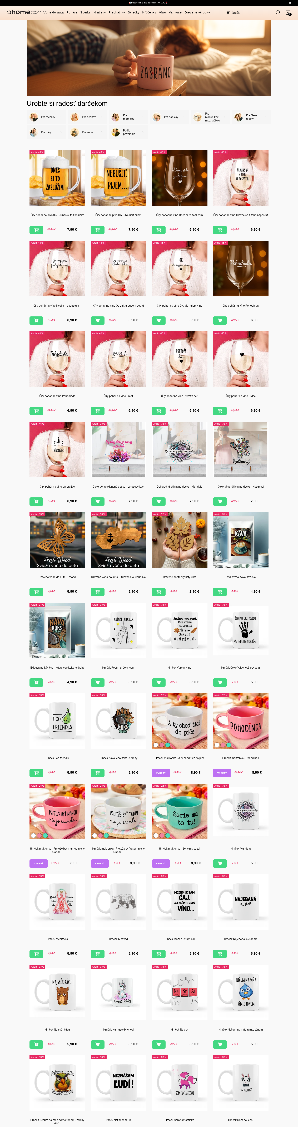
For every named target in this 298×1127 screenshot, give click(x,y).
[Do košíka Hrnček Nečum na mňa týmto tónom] (220, 1044)
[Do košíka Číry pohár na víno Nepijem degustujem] (36, 320)
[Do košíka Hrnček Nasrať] (159, 1044)
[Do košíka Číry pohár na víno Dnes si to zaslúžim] (159, 230)
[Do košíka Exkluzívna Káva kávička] (220, 592)
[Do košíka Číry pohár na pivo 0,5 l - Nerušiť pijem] (98, 230)
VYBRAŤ (161, 773)
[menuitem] (53, 12)
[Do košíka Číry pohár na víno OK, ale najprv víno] (159, 320)
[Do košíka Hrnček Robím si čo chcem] (98, 682)
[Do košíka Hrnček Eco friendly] (36, 773)
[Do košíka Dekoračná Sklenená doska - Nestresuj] (220, 501)
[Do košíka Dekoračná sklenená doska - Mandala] (159, 501)
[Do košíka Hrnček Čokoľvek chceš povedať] (220, 682)
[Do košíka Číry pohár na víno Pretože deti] (159, 411)
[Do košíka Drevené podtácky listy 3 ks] (159, 592)
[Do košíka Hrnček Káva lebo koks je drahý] (98, 773)
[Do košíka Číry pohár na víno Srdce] (220, 411)
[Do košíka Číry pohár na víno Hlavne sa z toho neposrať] (220, 230)
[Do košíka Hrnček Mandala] (220, 863)
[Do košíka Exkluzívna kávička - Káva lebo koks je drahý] (36, 682)
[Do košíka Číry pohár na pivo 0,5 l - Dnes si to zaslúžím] (36, 230)
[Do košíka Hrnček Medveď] (98, 954)
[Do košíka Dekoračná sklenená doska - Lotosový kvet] (98, 501)
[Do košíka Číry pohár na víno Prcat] (98, 411)
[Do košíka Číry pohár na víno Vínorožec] (36, 501)
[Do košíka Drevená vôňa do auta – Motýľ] (36, 592)
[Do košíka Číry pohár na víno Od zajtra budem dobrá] (98, 320)
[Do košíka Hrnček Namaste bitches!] (98, 1044)
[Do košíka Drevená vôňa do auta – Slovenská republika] (98, 592)
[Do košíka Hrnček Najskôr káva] (36, 1044)
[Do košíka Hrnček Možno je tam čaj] (159, 954)
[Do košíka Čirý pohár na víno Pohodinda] (220, 320)
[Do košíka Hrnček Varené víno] (159, 682)
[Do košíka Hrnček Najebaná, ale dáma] (220, 954)
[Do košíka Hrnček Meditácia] (36, 954)
